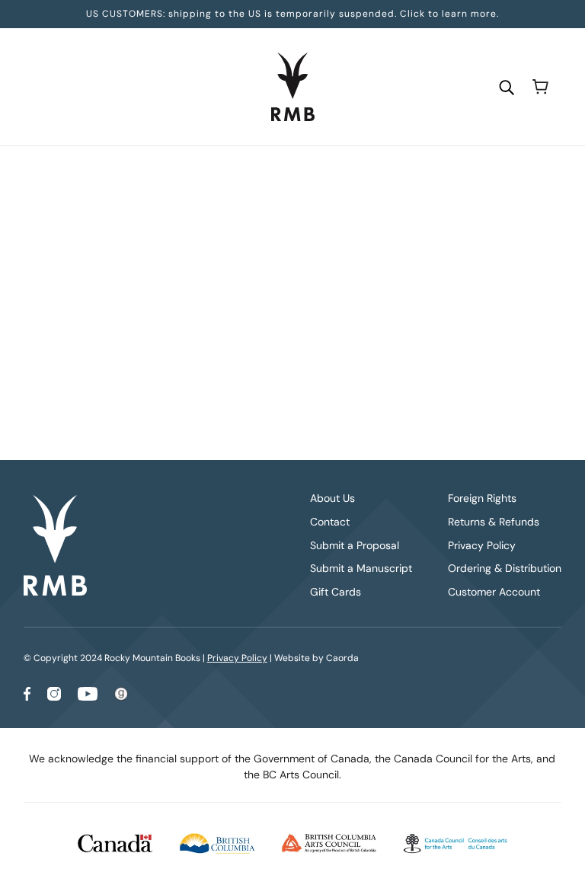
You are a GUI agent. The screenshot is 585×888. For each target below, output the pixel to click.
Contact (330, 522)
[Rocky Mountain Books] (293, 87)
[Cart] (540, 86)
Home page (263, 359)
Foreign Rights (482, 498)
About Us (332, 498)
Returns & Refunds (493, 522)
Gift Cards (335, 592)
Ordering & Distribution (504, 568)
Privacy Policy (482, 545)
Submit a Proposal (354, 545)
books (411, 359)
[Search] (506, 86)
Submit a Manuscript (361, 568)
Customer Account (494, 592)
